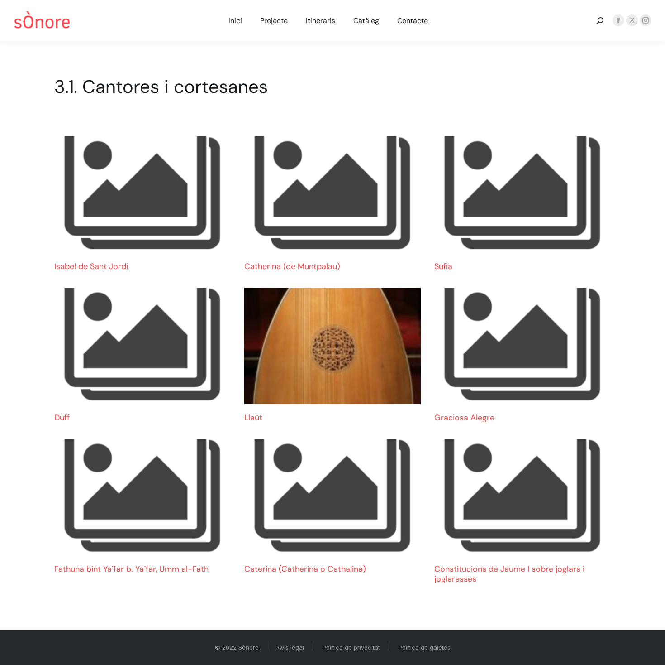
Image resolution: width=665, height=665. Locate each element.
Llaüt (253, 417)
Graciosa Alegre (464, 417)
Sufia (443, 266)
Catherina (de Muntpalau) (292, 266)
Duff (62, 417)
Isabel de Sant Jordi (91, 266)
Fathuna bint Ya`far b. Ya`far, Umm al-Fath (131, 569)
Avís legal (290, 647)
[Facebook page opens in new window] (618, 20)
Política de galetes (425, 647)
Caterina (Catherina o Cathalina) (305, 569)
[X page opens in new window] (632, 20)
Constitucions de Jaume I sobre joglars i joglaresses (509, 574)
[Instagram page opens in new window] (645, 20)
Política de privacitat (351, 647)
